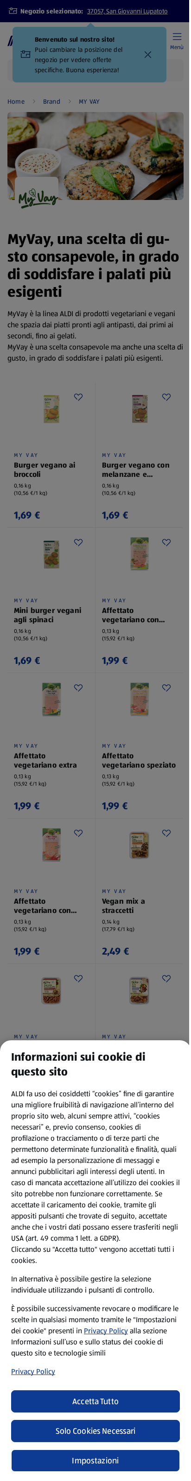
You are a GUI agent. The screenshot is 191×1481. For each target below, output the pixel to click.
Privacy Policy (106, 1330)
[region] (95, 1260)
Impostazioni (95, 1461)
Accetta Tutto (95, 1401)
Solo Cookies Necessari (96, 1431)
